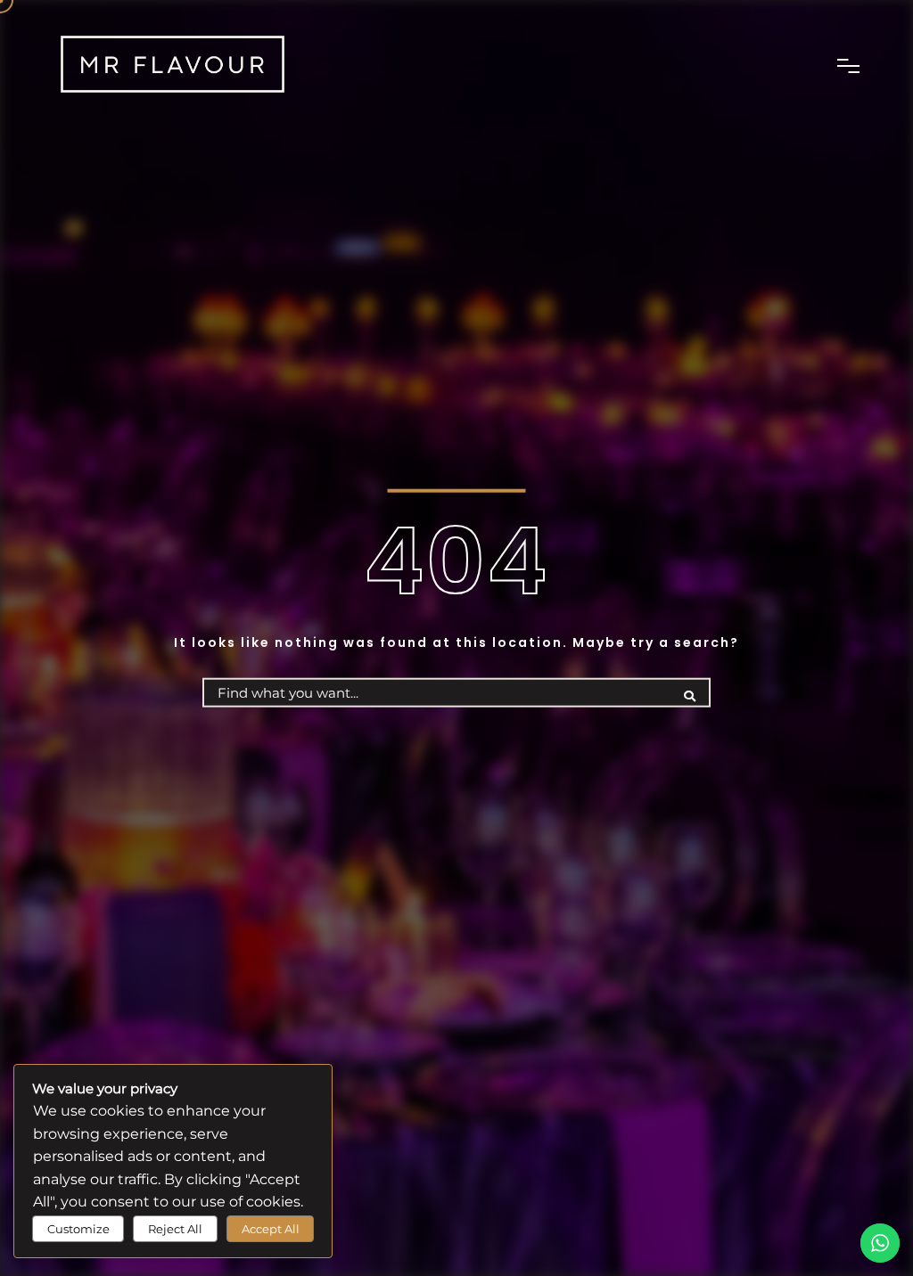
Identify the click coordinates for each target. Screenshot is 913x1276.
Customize (78, 1229)
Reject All (175, 1229)
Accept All (271, 1229)
